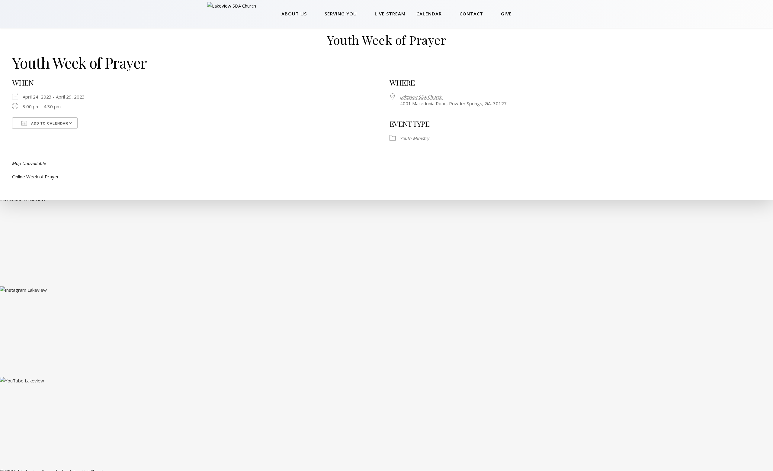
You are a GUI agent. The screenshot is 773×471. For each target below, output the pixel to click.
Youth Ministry (414, 138)
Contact (471, 14)
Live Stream (390, 14)
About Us (294, 14)
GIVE (506, 14)
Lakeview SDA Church (421, 97)
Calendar (429, 14)
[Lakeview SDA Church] (242, 13)
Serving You (341, 14)
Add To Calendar (49, 123)
